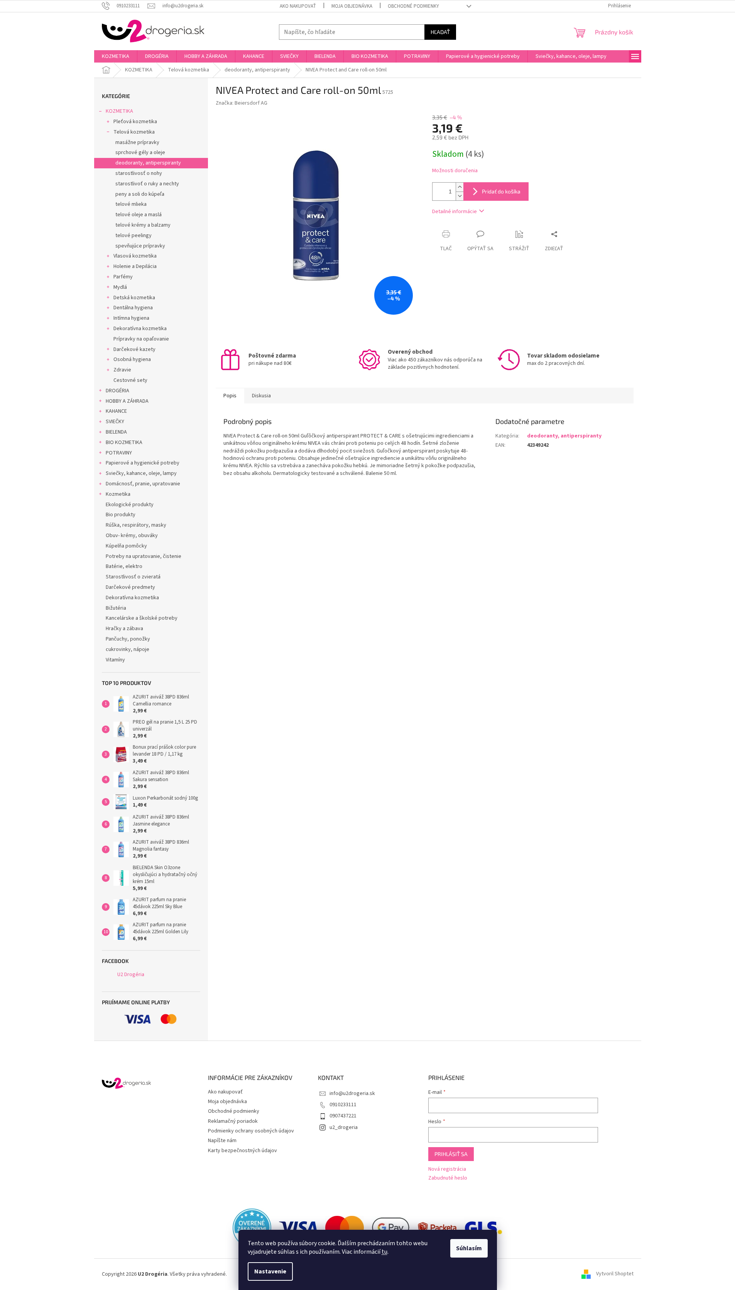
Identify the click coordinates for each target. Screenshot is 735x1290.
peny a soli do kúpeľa (139, 194)
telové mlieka (131, 204)
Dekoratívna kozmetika (140, 328)
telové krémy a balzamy (143, 225)
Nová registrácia (447, 1169)
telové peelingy (133, 235)
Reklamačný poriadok (233, 1121)
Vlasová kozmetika (135, 256)
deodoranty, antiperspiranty (148, 163)
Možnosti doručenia (455, 171)
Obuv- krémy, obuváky (132, 535)
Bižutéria (116, 608)
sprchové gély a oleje (140, 152)
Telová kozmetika (134, 132)
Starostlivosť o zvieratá (133, 577)
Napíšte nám (222, 1140)
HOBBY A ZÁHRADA (127, 401)
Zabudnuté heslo (447, 1178)
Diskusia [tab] (261, 396)
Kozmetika (118, 494)
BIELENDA (116, 432)
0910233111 (343, 1105)
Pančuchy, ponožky (128, 639)
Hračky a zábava (124, 628)
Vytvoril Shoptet (615, 1274)
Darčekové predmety (130, 587)
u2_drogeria (343, 1127)
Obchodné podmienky (413, 6)
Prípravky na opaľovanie (141, 339)
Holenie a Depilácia (135, 266)
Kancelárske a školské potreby (141, 618)
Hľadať (440, 32)
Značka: (241, 103)
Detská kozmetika (134, 298)
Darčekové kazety (134, 349)
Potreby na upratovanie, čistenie (143, 556)
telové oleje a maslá (138, 215)
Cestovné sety (130, 380)
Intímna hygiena (131, 318)
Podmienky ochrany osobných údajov (251, 1131)
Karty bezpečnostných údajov (242, 1150)
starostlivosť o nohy (138, 173)
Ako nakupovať (298, 6)
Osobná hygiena (132, 359)
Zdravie (122, 370)
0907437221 (343, 1116)
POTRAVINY (119, 453)
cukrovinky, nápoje (127, 649)
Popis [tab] (230, 396)
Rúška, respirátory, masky (136, 525)
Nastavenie (270, 1271)
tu (384, 1252)
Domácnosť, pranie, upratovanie (143, 484)
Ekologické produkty (130, 505)
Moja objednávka (351, 6)
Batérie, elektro (124, 566)
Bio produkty (120, 515)
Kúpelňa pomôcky (126, 546)
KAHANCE (116, 411)
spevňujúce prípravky (140, 246)
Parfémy (123, 277)
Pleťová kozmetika (135, 121)
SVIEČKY (115, 421)
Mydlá (120, 287)
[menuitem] (115, 56)
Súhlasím (469, 1248)
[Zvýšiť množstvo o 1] (459, 187)
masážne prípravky (137, 142)
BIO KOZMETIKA (124, 442)
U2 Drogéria (130, 974)
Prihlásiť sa (451, 1154)
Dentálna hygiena (133, 308)
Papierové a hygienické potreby (142, 463)
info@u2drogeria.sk (352, 1093)
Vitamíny (115, 660)
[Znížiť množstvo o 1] (459, 196)
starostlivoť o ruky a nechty (147, 184)
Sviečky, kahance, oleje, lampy (141, 473)
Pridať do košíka (501, 191)
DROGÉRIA (117, 391)
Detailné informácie (454, 211)
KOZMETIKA (119, 111)
